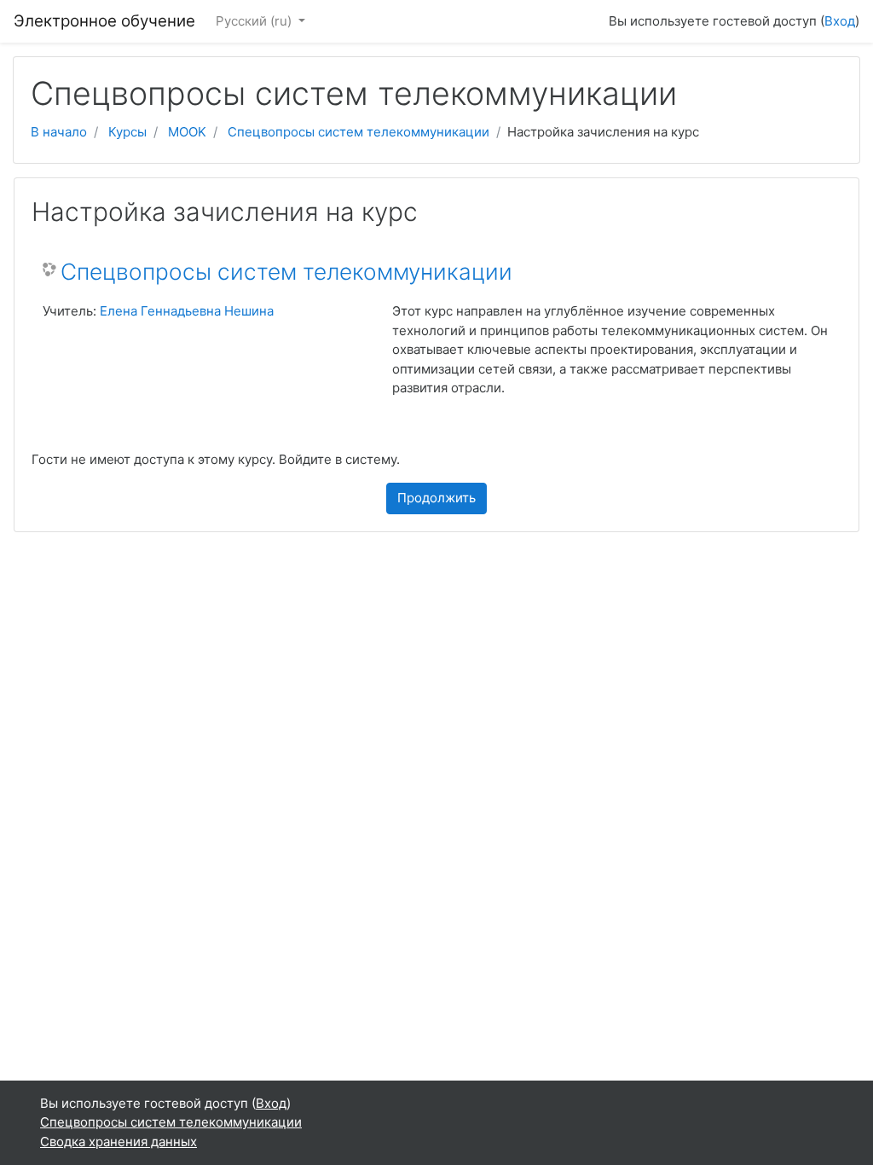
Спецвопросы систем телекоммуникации (358, 132)
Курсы (127, 132)
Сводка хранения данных (118, 1141)
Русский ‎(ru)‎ (255, 21)
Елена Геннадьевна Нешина (187, 311)
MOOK (187, 132)
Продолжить (436, 498)
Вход (839, 21)
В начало (59, 132)
